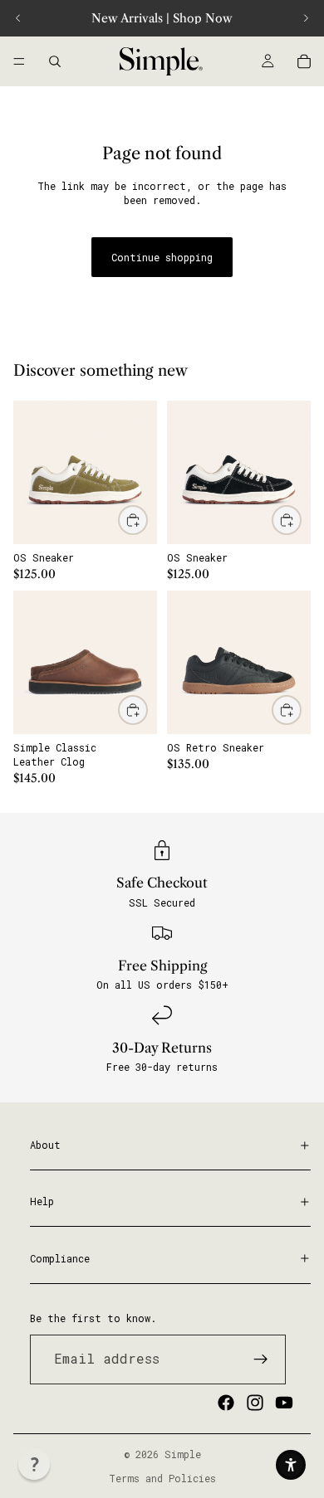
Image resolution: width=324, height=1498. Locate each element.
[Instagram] (255, 1402)
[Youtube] (284, 1402)
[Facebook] (226, 1402)
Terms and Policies (162, 1478)
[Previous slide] (18, 18)
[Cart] (304, 61)
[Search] (55, 61)
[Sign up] (260, 1358)
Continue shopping (162, 257)
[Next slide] (305, 18)
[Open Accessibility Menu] (291, 1465)
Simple (182, 1454)
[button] (34, 1464)
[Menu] (19, 61)
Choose (147, 519)
